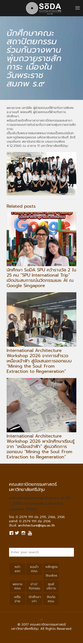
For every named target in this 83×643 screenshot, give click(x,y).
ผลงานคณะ (17, 586)
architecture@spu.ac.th (36, 525)
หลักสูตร (52, 566)
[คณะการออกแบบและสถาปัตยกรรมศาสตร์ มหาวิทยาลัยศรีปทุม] (43, 8)
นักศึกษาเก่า (35, 599)
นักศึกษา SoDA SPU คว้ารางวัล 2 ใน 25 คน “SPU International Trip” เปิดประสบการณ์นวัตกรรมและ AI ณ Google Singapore (41, 278)
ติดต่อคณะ (51, 599)
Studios (51, 575)
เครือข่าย (17, 599)
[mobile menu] (77, 8)
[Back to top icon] (41, 620)
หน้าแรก (17, 568)
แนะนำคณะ (34, 568)
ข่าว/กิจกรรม (34, 586)
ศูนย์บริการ (51, 586)
